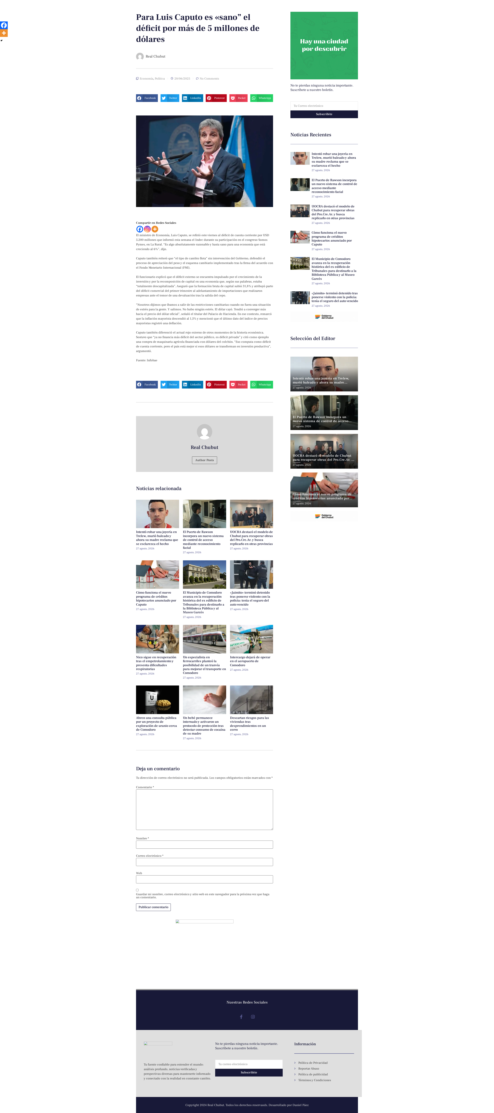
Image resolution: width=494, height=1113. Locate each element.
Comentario (145, 787)
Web (139, 873)
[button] (147, 98)
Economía (146, 79)
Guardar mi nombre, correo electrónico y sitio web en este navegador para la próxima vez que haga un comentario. (202, 896)
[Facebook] (139, 229)
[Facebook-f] (241, 1017)
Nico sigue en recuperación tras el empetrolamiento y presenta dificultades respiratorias (156, 663)
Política (160, 79)
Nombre (142, 838)
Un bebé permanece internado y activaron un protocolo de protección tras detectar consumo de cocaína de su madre (204, 726)
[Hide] (1, 40)
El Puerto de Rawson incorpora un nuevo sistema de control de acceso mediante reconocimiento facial (203, 540)
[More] (154, 229)
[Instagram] (147, 229)
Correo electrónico (149, 855)
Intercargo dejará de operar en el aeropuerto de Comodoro (250, 661)
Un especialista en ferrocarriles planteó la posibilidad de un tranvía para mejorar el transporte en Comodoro (204, 665)
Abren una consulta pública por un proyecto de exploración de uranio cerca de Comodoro (156, 724)
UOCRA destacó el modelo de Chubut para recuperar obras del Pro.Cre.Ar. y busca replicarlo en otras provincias (251, 538)
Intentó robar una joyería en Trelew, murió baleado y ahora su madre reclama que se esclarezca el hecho (157, 538)
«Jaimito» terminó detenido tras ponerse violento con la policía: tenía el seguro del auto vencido (250, 598)
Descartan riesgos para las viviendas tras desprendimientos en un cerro (249, 724)
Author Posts (204, 460)
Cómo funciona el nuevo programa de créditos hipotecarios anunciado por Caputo (156, 598)
